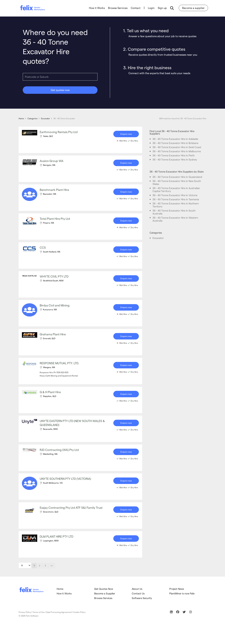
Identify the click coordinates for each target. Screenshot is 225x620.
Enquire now (126, 134)
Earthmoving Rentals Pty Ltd (59, 132)
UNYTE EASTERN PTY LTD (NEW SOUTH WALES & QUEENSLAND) (72, 422)
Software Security (142, 598)
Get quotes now (60, 89)
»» (52, 565)
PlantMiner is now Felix (182, 593)
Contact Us (138, 593)
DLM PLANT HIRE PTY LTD (56, 536)
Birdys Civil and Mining (55, 305)
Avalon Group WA (51, 160)
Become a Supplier (104, 593)
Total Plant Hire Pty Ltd (55, 218)
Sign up (162, 7)
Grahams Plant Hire (53, 334)
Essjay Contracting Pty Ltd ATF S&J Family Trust (71, 507)
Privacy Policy (25, 612)
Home (60, 588)
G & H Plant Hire (50, 392)
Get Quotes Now (103, 588)
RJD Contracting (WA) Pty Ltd (59, 449)
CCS (43, 247)
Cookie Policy (79, 612)
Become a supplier (193, 7)
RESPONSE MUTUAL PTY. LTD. (59, 363)
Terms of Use (39, 612)
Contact (136, 7)
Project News (176, 588)
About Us (137, 588)
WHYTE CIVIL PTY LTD (54, 276)
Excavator (158, 237)
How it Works (97, 7)
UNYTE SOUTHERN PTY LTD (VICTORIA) (65, 478)
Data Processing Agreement (59, 612)
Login (151, 7)
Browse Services (117, 7)
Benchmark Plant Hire (54, 189)
